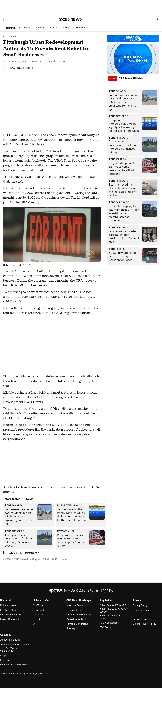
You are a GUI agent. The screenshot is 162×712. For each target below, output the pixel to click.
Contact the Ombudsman (14, 664)
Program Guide (74, 610)
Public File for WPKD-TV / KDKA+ (113, 610)
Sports (54, 27)
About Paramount (10, 640)
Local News (9, 36)
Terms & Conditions (77, 624)
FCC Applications (109, 622)
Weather (40, 27)
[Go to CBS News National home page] (70, 19)
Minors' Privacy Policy (144, 624)
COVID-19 (15, 553)
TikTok (36, 619)
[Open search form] (156, 19)
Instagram (38, 614)
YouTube (38, 605)
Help (3, 655)
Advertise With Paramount (14, 644)
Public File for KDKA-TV (112, 605)
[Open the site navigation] (25, 19)
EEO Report (105, 627)
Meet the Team (74, 605)
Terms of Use (139, 619)
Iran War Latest (8, 610)
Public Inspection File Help (111, 616)
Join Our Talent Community (8, 649)
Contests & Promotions (79, 614)
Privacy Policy (140, 605)
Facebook (38, 610)
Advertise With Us (76, 619)
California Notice (141, 610)
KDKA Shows (81, 27)
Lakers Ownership (10, 619)
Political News (8, 605)
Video (66, 27)
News (27, 27)
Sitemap (70, 628)
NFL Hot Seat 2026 (10, 614)
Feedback (5, 660)
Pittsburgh (10, 27)
